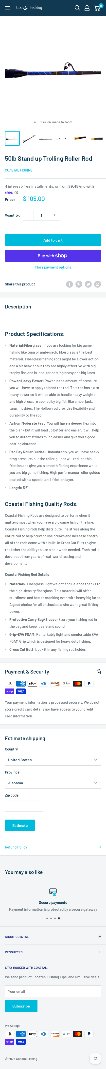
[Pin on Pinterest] (78, 284)
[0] (97, 8)
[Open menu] (7, 8)
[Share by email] (97, 284)
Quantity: (12, 215)
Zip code (11, 795)
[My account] (87, 8)
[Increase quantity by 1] (54, 215)
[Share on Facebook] (69, 284)
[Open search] (77, 8)
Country (11, 749)
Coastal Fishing (19, 170)
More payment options (53, 267)
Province (12, 772)
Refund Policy (16, 847)
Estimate (20, 825)
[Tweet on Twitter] (88, 284)
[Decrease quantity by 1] (28, 215)
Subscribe (21, 1006)
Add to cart (53, 240)
